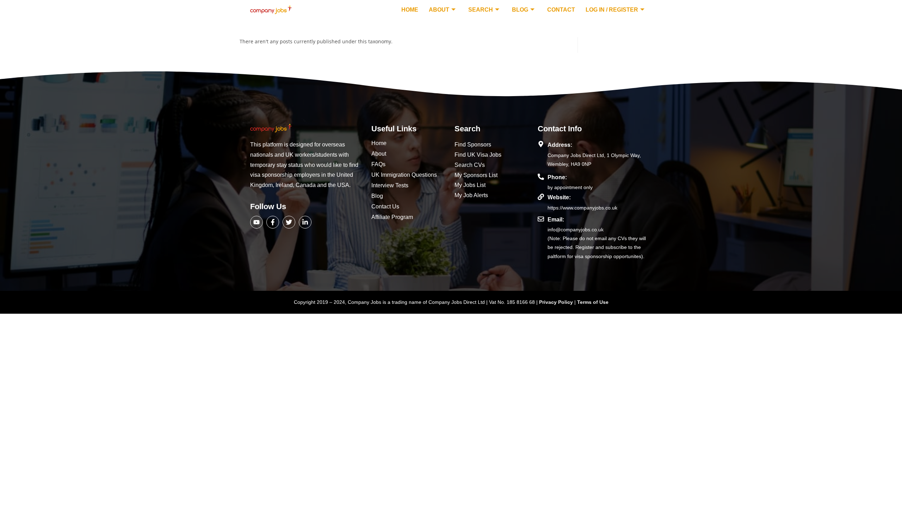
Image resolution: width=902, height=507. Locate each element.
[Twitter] (289, 222)
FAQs (378, 164)
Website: (559, 197)
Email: (556, 220)
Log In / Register (612, 10)
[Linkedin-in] (305, 222)
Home (409, 10)
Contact (561, 10)
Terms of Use (592, 302)
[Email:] (541, 219)
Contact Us (385, 206)
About (439, 10)
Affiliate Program (392, 217)
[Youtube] (256, 222)
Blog (520, 10)
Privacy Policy (556, 302)
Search (480, 10)
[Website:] (541, 197)
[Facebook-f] (272, 222)
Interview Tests (389, 185)
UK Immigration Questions (404, 175)
